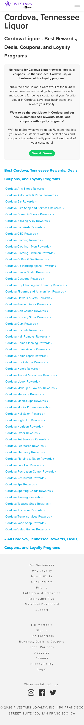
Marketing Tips (42, 599)
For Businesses (42, 565)
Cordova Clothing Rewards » (24, 240)
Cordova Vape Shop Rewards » (26, 523)
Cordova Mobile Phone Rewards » (27, 407)
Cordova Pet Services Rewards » (27, 439)
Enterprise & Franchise (42, 593)
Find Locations (42, 636)
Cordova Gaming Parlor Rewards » (28, 304)
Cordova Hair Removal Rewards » (27, 336)
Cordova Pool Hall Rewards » (24, 465)
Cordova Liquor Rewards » (22, 381)
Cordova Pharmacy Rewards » (25, 452)
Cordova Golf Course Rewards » (26, 311)
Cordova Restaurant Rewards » (26, 478)
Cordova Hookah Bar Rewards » (26, 362)
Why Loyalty (42, 571)
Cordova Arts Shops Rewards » (26, 188)
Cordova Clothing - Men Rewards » (28, 246)
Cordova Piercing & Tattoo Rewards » (29, 458)
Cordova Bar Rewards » (21, 201)
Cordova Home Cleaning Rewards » (29, 343)
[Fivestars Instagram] (31, 692)
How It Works (42, 576)
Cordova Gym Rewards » (21, 323)
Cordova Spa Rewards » (21, 484)
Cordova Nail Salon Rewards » (25, 413)
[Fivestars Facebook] (42, 692)
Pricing (42, 587)
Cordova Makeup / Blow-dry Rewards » (31, 388)
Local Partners (42, 647)
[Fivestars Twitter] (53, 692)
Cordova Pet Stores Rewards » (25, 446)
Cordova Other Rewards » (22, 433)
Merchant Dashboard (42, 604)
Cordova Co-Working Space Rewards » (30, 266)
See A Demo (42, 153)
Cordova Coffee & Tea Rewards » (27, 259)
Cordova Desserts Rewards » (24, 278)
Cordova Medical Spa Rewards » (26, 401)
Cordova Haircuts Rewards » (24, 330)
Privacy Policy (42, 664)
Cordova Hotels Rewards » (23, 368)
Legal (42, 669)
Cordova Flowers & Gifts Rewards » (28, 298)
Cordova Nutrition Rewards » (24, 426)
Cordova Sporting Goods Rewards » (29, 491)
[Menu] (77, 5)
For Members (42, 625)
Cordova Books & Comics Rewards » (29, 214)
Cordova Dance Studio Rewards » (27, 272)
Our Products (42, 582)
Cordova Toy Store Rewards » (25, 510)
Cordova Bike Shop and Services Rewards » (34, 208)
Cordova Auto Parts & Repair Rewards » (31, 195)
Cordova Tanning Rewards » (23, 497)
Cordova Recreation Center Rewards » (30, 471)
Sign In (42, 630)
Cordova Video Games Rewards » (27, 529)
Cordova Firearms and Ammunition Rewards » (35, 291)
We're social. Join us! (42, 684)
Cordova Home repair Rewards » (27, 356)
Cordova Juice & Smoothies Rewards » (31, 375)
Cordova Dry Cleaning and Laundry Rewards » (36, 285)
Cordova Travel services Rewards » (28, 516)
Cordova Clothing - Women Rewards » (30, 253)
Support (42, 610)
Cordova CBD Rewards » (21, 233)
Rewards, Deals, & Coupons (42, 641)
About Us (42, 653)
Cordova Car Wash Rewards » (25, 227)
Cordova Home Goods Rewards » (27, 349)
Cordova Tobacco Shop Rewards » (28, 503)
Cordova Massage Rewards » (24, 394)
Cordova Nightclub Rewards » (25, 420)
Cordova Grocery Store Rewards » (28, 317)
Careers (42, 658)
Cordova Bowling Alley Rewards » (27, 221)
